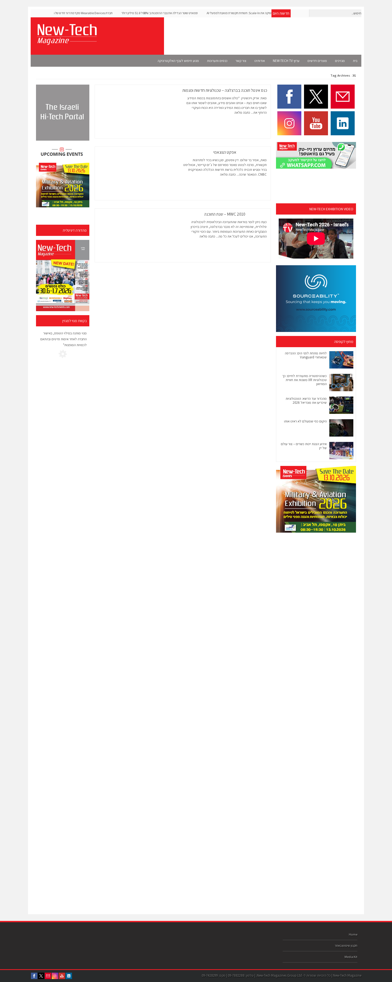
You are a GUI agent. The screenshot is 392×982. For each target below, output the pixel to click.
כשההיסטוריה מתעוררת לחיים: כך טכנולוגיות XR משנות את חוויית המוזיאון (304, 380)
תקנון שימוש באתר (346, 946)
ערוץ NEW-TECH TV (286, 60)
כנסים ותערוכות (217, 60)
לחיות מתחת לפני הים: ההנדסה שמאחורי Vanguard (306, 355)
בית (355, 60)
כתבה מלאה (242, 112)
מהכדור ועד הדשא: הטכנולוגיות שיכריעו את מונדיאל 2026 (306, 400)
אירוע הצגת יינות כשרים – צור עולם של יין (304, 446)
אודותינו (259, 60)
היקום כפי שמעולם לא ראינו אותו (305, 421)
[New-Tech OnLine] (66, 41)
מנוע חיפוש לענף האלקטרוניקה (178, 60)
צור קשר (240, 60)
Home (353, 934)
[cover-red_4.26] (62, 275)
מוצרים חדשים (317, 60)
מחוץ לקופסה (343, 341)
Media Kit (351, 957)
